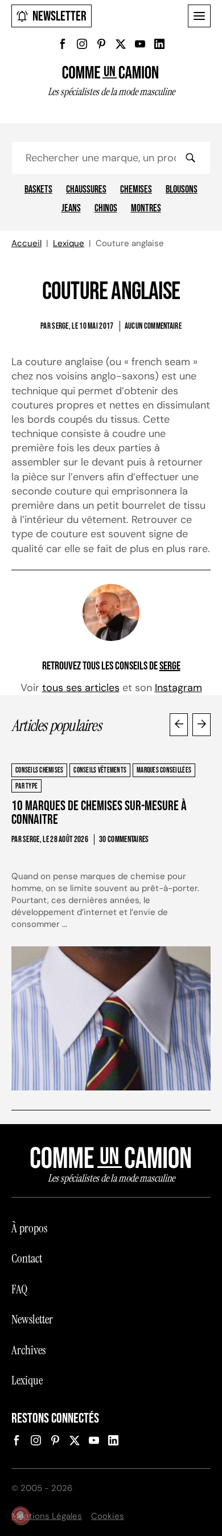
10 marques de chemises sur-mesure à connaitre (99, 813)
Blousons (182, 189)
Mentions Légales (46, 1516)
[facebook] (62, 44)
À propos (29, 1228)
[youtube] (140, 44)
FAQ (19, 1289)
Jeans (71, 208)
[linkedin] (159, 44)
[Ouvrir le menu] (199, 16)
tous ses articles (81, 688)
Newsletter (59, 16)
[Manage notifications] (20, 1515)
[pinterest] (101, 44)
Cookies (107, 1516)
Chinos (105, 208)
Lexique (68, 243)
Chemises (136, 189)
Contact (26, 1259)
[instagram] (82, 44)
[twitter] (121, 44)
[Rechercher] (190, 158)
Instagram (178, 688)
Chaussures (86, 189)
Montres (146, 208)
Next (201, 724)
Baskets (38, 189)
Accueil (26, 243)
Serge (169, 666)
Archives (28, 1350)
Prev (179, 724)
